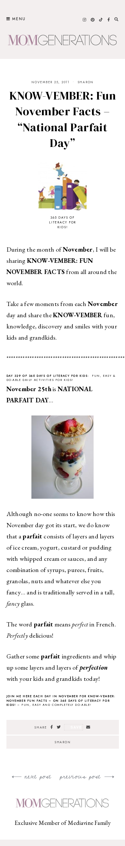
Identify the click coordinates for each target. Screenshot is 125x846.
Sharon (86, 82)
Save (76, 727)
